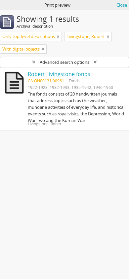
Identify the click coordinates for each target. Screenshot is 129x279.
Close (121, 5)
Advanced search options (64, 62)
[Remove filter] (58, 36)
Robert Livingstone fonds (59, 74)
